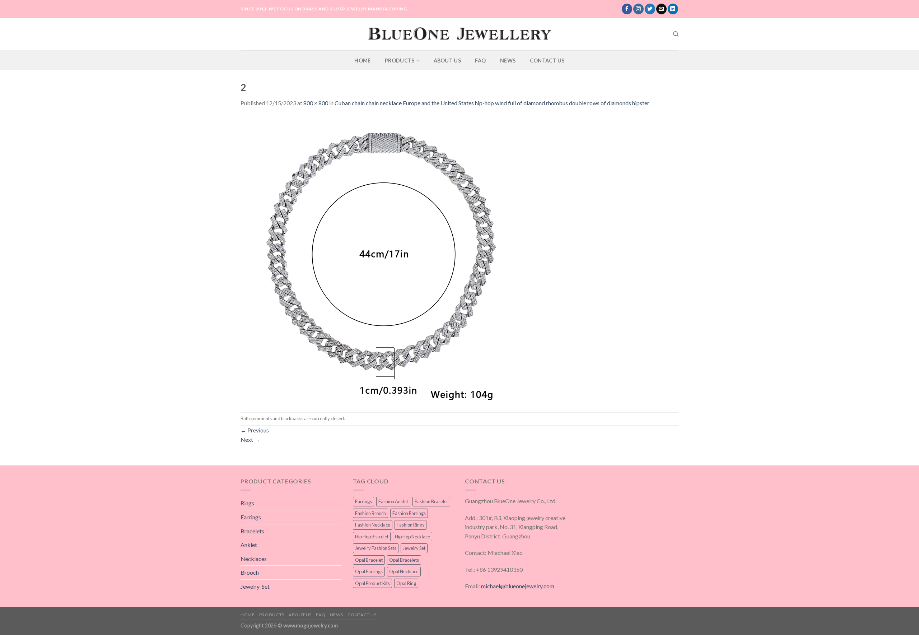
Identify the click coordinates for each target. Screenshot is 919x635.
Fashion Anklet (393, 501)
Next (250, 439)
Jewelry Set (414, 548)
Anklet (249, 544)
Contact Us (547, 60)
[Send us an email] (661, 9)
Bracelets (252, 531)
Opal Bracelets (404, 560)
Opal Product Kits (372, 583)
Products (399, 60)
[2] (384, 259)
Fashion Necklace (372, 525)
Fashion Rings (410, 525)
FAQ (480, 60)
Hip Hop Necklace (412, 536)
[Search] (675, 34)
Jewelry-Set (255, 586)
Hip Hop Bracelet (371, 536)
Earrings (251, 517)
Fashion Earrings (409, 513)
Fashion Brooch (370, 513)
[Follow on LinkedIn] (673, 9)
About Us (447, 60)
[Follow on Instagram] (638, 9)
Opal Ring (406, 583)
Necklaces (254, 558)
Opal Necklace (404, 571)
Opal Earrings (369, 571)
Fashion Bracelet (431, 501)
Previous (255, 430)
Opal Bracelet (369, 560)
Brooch (250, 572)
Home (362, 60)
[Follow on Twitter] (650, 9)
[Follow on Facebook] (627, 9)
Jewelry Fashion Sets (375, 548)
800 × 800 (315, 102)
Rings (247, 503)
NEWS (508, 60)
